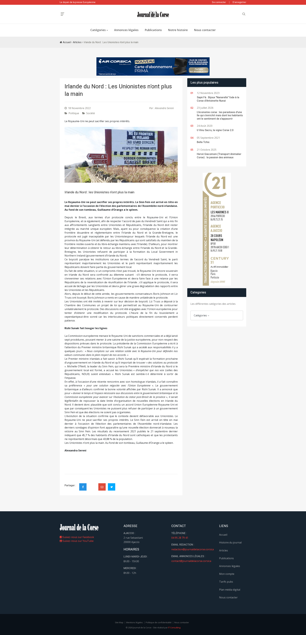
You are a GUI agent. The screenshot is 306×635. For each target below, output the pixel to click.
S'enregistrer (239, 2)
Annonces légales (126, 30)
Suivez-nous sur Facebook (78, 537)
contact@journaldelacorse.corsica (191, 561)
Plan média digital (229, 589)
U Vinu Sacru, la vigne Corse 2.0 (215, 130)
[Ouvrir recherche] (62, 14)
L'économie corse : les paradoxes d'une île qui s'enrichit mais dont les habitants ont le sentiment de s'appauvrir (220, 115)
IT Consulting (174, 627)
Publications (153, 30)
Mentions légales (134, 622)
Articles (77, 42)
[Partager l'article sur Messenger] (92, 484)
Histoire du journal (230, 542)
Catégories (98, 30)
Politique (74, 113)
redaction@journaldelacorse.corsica (192, 549)
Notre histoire (178, 30)
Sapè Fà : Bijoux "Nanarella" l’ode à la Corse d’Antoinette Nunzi (218, 99)
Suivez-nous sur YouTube (78, 541)
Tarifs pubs (226, 581)
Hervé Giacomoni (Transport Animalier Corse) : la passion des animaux (219, 155)
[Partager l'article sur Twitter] (111, 487)
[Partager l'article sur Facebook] (83, 487)
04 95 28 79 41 (179, 537)
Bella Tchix (203, 142)
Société (90, 113)
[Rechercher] (243, 14)
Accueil (66, 42)
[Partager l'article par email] (102, 487)
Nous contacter (205, 30)
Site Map (119, 622)
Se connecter (219, 2)
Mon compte (226, 574)
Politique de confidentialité (158, 622)
